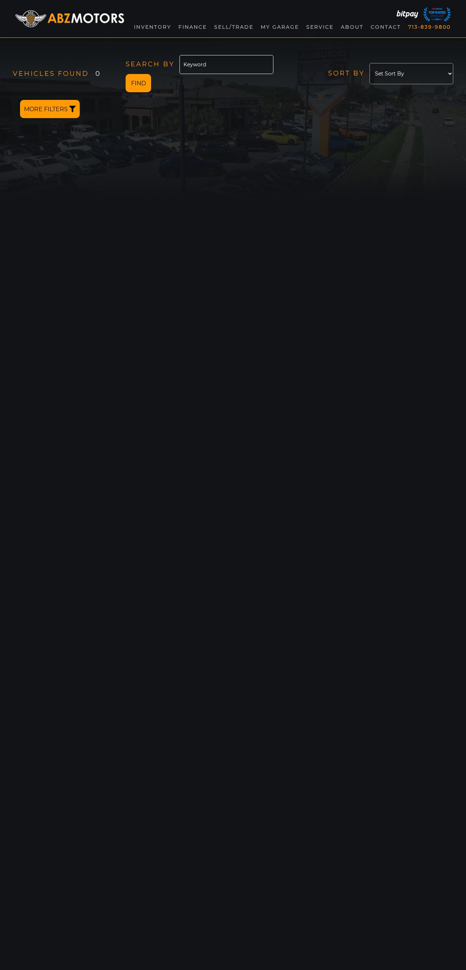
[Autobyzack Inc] (69, 19)
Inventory (152, 27)
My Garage (280, 27)
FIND (138, 83)
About (352, 27)
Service (319, 27)
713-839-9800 (429, 27)
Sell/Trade (233, 27)
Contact (386, 27)
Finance (192, 27)
